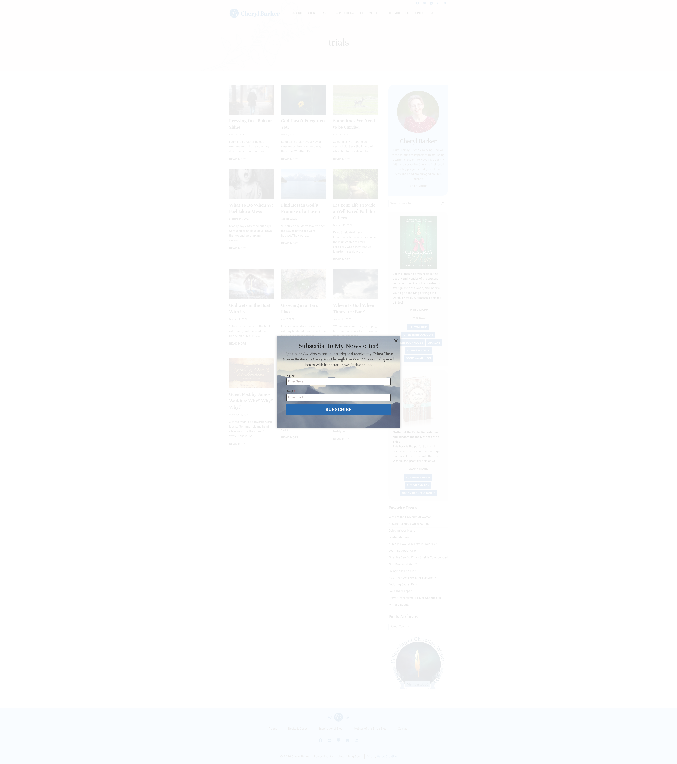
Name (291, 376)
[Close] (395, 340)
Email (290, 391)
